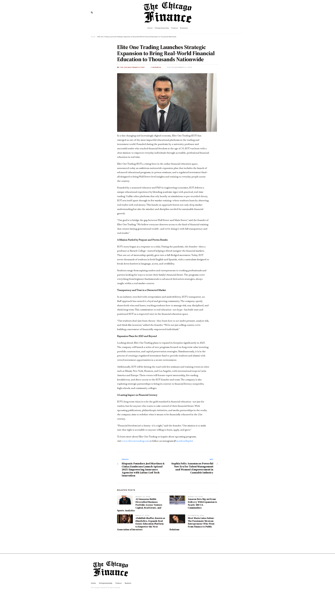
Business (157, 67)
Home (93, 37)
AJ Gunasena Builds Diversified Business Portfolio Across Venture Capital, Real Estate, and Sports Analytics (139, 505)
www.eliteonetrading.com (135, 441)
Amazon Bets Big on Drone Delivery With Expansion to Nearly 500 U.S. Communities (202, 503)
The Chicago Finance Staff (132, 67)
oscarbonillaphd (184, 441)
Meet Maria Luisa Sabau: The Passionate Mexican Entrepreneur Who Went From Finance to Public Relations (191, 524)
